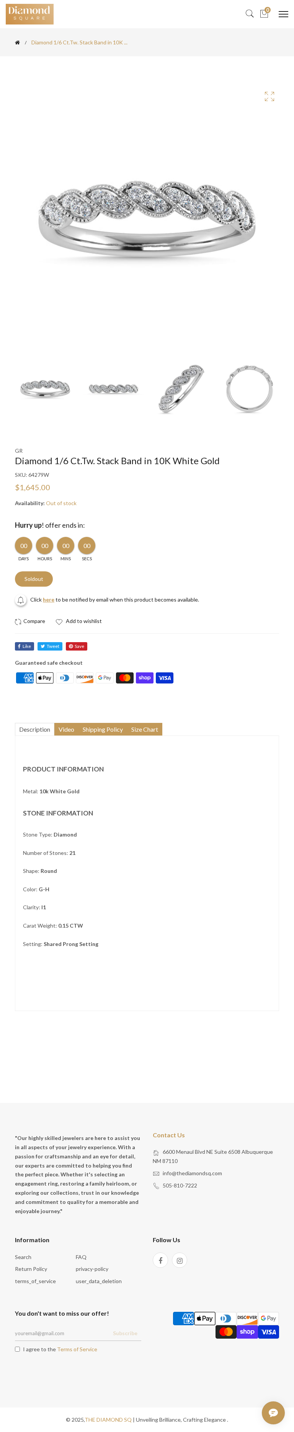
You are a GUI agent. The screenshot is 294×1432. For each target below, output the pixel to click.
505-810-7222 (180, 1185)
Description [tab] (34, 729)
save (79, 646)
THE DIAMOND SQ (108, 1419)
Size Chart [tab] (144, 729)
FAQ (81, 1257)
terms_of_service (35, 1281)
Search (23, 1257)
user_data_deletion (99, 1281)
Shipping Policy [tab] (103, 729)
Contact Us (169, 1134)
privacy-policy (92, 1269)
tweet (53, 646)
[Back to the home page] (17, 42)
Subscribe (125, 1333)
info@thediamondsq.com (192, 1173)
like (27, 646)
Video (66, 729)
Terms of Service (77, 1349)
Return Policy (31, 1269)
